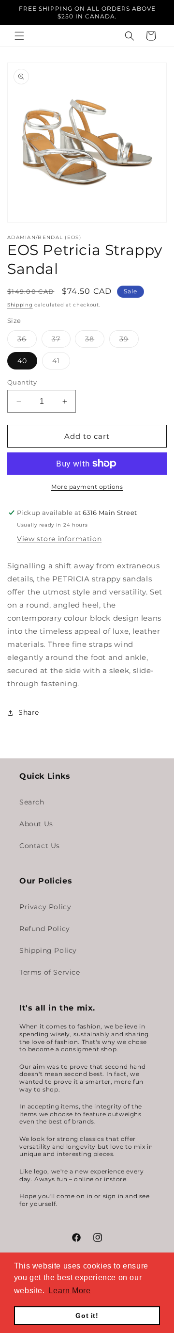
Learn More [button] (69, 1290)
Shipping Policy (48, 950)
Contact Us (39, 845)
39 (129, 341)
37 (61, 341)
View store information (59, 538)
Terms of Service (49, 972)
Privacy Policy (45, 906)
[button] (19, 36)
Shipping (20, 305)
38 (94, 341)
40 (22, 360)
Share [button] (28, 712)
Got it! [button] (86, 1315)
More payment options (87, 486)
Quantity (22, 382)
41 (61, 362)
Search (31, 802)
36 (27, 341)
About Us (36, 823)
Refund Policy (44, 928)
